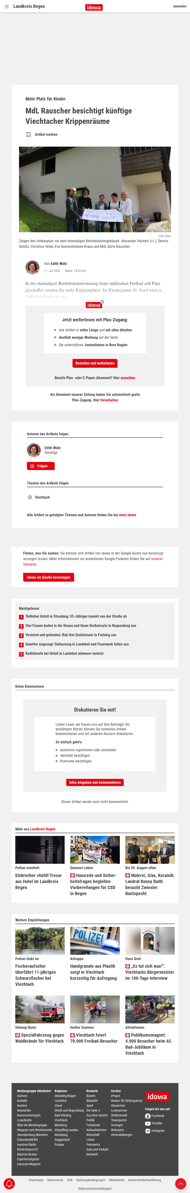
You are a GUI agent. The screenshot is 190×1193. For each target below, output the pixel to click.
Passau (59, 1144)
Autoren (22, 1096)
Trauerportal (119, 1120)
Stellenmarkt (119, 1115)
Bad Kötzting (63, 1115)
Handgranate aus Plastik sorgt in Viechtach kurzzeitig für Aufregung (93, 972)
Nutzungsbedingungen (90, 1180)
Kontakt (22, 1101)
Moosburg (61, 1135)
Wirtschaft (92, 1135)
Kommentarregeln (29, 1115)
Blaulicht (92, 1101)
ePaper (115, 1096)
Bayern (90, 1096)
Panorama (93, 1144)
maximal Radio (26, 1144)
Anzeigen (117, 1125)
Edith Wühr (59, 263)
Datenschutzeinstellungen (95, 1188)
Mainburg (61, 1125)
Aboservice (118, 1105)
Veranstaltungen (121, 1135)
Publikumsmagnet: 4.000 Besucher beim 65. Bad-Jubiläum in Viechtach (148, 1044)
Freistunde (93, 1125)
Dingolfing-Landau (66, 1130)
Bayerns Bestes (27, 1154)
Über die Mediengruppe (32, 1125)
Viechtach (42, 497)
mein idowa (127, 515)
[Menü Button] (7, 6)
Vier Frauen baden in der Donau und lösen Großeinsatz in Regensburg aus (80, 625)
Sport (89, 1105)
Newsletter (24, 1110)
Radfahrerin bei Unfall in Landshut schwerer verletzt (64, 653)
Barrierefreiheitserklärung (144, 1180)
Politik (90, 1120)
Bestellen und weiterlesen (95, 363)
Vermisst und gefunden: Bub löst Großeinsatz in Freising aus (70, 635)
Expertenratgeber (28, 1159)
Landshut (61, 1101)
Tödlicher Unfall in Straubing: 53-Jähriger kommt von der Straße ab (76, 616)
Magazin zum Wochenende (34, 1130)
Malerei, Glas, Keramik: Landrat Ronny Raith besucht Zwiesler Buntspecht (150, 884)
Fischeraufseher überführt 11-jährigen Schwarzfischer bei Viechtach (35, 975)
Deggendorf (62, 1139)
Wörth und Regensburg (69, 1110)
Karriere (22, 1105)
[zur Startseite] (159, 1095)
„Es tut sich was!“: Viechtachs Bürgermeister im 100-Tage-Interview (149, 972)
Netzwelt (92, 1154)
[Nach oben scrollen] (180, 1183)
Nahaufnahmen (96, 1130)
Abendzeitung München (32, 1135)
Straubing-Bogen (65, 1096)
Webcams (117, 1130)
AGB (70, 1180)
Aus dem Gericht (97, 1115)
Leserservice (119, 1110)
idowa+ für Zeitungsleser (126, 1101)
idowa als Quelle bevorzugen (48, 577)
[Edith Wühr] (33, 267)
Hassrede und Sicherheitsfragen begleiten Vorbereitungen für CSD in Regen (93, 884)
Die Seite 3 (93, 1110)
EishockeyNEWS (27, 1139)
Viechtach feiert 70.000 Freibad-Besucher (94, 1038)
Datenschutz (55, 1180)
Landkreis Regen (29, 6)
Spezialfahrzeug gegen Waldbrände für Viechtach (39, 1038)
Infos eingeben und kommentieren (95, 782)
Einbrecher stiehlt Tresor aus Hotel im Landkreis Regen (38, 881)
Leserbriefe (24, 1120)
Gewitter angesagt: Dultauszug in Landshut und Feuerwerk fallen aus (77, 644)
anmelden (127, 378)
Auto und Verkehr (97, 1149)
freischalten (109, 400)
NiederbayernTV (27, 1149)
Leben (90, 1139)
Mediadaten (117, 1180)
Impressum (36, 1180)
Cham (58, 1105)
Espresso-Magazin (29, 1164)
